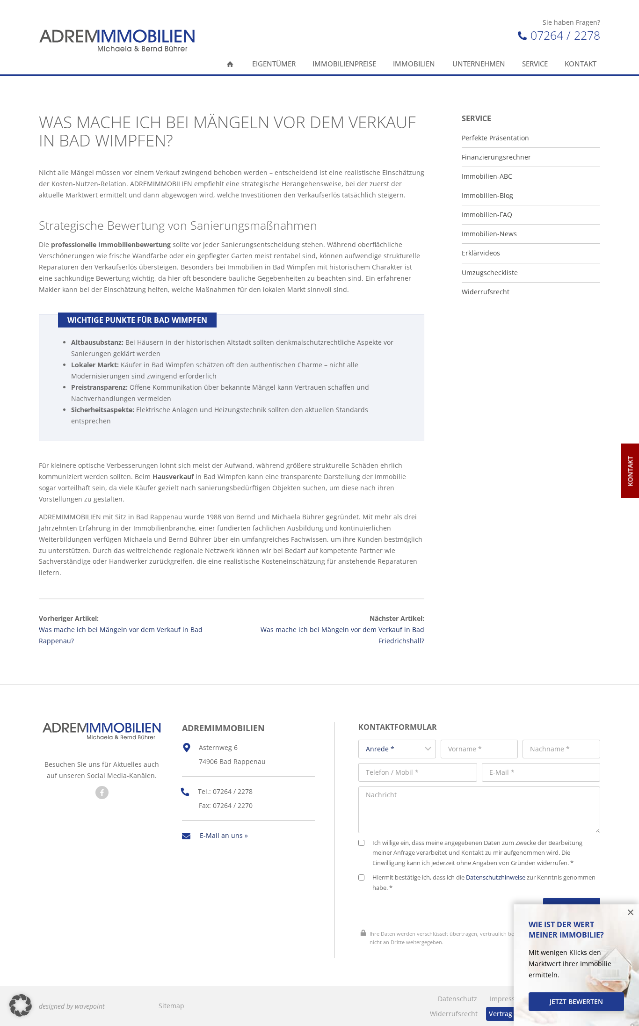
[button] (20, 1005)
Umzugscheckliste (490, 273)
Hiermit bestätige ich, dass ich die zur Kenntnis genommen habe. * (483, 882)
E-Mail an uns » (224, 835)
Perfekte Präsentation (495, 138)
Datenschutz (457, 998)
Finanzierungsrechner (496, 157)
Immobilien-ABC (487, 176)
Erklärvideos (481, 253)
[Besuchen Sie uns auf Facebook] (102, 792)
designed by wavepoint (72, 1006)
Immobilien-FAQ (487, 214)
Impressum (507, 998)
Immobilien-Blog (487, 195)
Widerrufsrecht (485, 292)
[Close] (630, 913)
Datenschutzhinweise (495, 877)
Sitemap (171, 1005)
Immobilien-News (489, 234)
